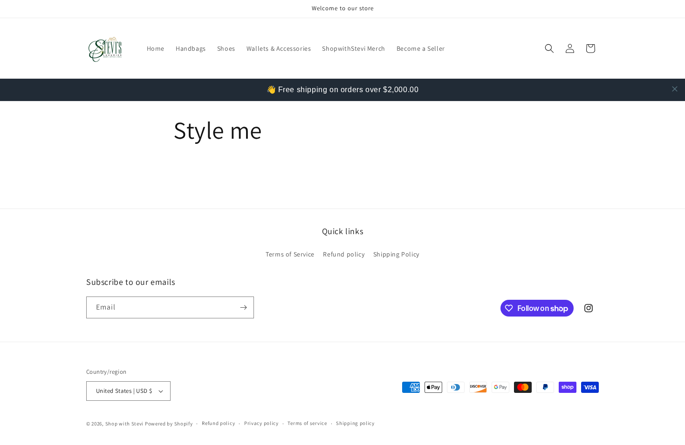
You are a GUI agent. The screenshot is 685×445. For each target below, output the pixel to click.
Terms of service (307, 423)
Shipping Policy (396, 254)
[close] (674, 89)
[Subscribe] (243, 307)
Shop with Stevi (125, 423)
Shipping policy (355, 423)
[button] (549, 48)
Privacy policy (261, 423)
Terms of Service (290, 254)
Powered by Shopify (169, 423)
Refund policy (343, 254)
